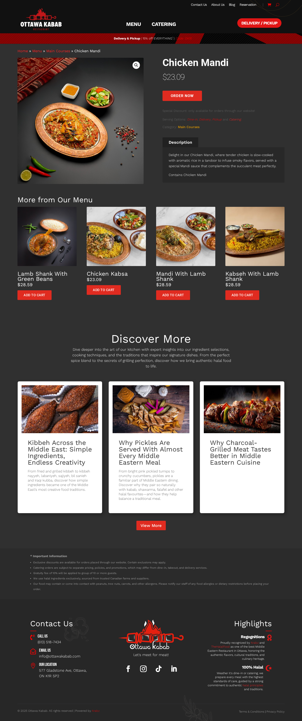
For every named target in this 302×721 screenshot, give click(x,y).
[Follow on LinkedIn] (173, 668)
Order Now (182, 96)
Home (22, 51)
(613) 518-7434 (49, 642)
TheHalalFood (220, 646)
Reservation (248, 5)
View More (151, 525)
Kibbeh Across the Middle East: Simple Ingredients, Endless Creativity (60, 452)
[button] (136, 65)
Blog (232, 5)
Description (180, 142)
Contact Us (199, 5)
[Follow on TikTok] (158, 668)
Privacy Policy (275, 711)
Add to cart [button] (34, 295)
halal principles (253, 685)
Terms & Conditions (251, 711)
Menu (133, 24)
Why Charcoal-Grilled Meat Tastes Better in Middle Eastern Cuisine (240, 452)
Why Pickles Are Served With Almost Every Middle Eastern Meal (151, 452)
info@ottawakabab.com (59, 656)
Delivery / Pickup (259, 23)
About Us (217, 5)
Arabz (255, 642)
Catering (164, 24)
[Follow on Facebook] (128, 668)
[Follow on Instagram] (143, 668)
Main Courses (58, 51)
